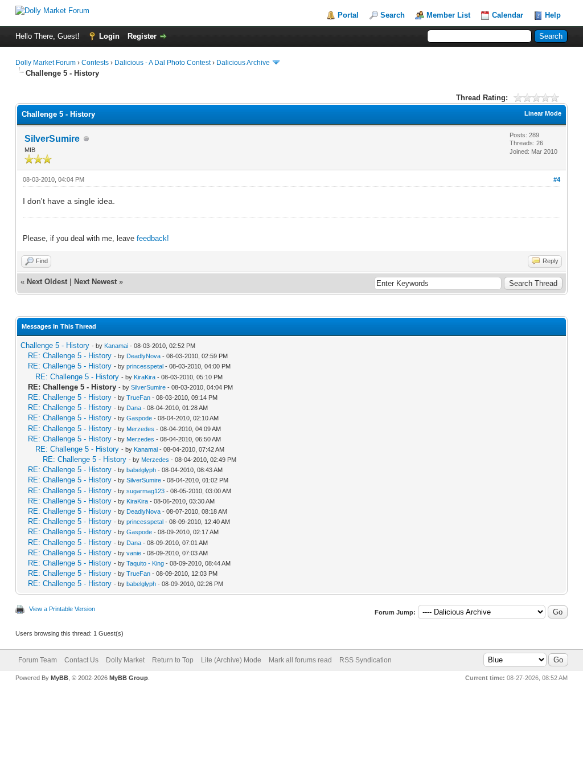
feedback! (153, 238)
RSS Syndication (365, 660)
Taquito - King (145, 563)
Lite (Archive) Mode (231, 660)
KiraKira (144, 377)
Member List (448, 15)
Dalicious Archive (243, 63)
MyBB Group (128, 677)
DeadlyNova (143, 356)
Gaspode (139, 418)
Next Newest (95, 281)
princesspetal (144, 366)
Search (392, 15)
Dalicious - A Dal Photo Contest (162, 63)
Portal (348, 15)
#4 (556, 179)
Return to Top (173, 660)
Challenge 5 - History (54, 345)
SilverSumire (52, 139)
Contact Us (81, 660)
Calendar (507, 15)
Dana (133, 407)
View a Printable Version (62, 608)
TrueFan (138, 397)
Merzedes (140, 428)
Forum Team (37, 660)
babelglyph (141, 469)
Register (142, 36)
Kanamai (116, 345)
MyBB (59, 677)
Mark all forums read (300, 660)
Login (109, 36)
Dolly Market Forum (45, 63)
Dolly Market (125, 660)
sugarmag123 (145, 491)
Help (553, 15)
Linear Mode (542, 113)
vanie (133, 553)
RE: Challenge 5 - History (70, 355)
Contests (95, 63)
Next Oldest (47, 281)
